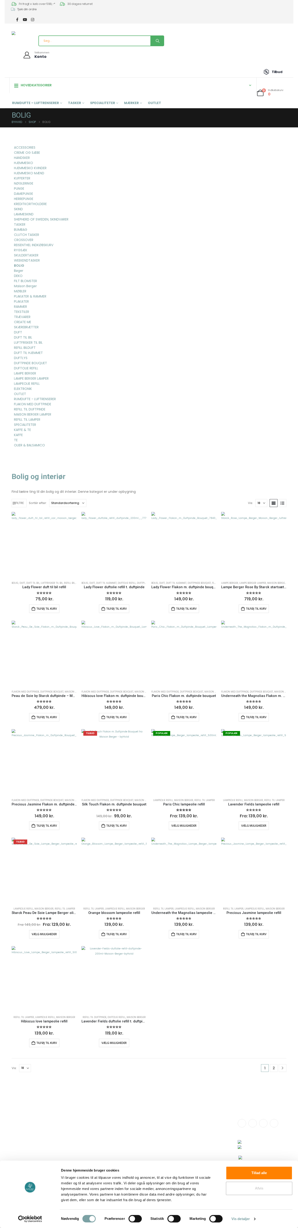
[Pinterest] (274, 1123)
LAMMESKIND (24, 214)
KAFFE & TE (22, 429)
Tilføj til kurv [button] (46, 609)
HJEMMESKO (23, 163)
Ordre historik (188, 1127)
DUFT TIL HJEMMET (106, 583)
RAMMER (20, 306)
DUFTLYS (20, 358)
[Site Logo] (20, 33)
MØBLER (20, 291)
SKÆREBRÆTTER (26, 327)
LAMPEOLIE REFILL (163, 800)
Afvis (259, 1188)
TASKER (74, 103)
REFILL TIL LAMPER (204, 800)
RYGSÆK (20, 250)
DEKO (18, 275)
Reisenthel (133, 1152)
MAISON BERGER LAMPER (32, 414)
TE (16, 440)
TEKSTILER (21, 311)
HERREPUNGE (23, 198)
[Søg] (157, 41)
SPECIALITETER (102, 103)
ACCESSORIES (24, 147)
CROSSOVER (23, 240)
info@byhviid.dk (39, 1133)
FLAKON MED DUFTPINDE (25, 691)
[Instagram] (32, 19)
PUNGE (19, 188)
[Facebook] (17, 19)
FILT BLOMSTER (25, 281)
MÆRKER (131, 103)
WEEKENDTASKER (27, 260)
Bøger (18, 270)
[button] (19, 503)
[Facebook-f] (242, 1123)
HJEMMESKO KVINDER (30, 168)
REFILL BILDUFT (72, 583)
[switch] (135, 1218)
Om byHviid (80, 1127)
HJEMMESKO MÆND (29, 173)
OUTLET (154, 103)
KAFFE (18, 435)
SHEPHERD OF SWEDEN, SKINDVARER (41, 219)
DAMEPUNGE (23, 193)
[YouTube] (25, 19)
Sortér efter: (38, 503)
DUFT (22, 583)
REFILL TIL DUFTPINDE (94, 1017)
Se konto (184, 1121)
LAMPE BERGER (229, 583)
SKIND (18, 209)
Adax (128, 1132)
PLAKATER (21, 301)
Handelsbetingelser (193, 1135)
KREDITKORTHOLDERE (30, 204)
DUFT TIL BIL (33, 583)
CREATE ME (22, 322)
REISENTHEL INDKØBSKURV (33, 245)
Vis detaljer (240, 1219)
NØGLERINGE (23, 183)
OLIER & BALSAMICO (29, 445)
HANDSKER (22, 157)
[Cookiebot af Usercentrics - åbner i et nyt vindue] (30, 1218)
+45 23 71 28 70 (39, 1139)
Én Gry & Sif (133, 1157)
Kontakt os (79, 1121)
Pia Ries (130, 1142)
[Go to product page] (44, 544)
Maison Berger (276, 583)
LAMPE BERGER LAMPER (252, 583)
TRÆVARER (22, 317)
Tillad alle (259, 1173)
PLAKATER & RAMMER (30, 296)
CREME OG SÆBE (27, 152)
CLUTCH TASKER (26, 234)
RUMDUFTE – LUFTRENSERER (35, 103)
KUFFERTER (22, 178)
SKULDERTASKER (26, 255)
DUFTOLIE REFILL (127, 583)
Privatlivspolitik (188, 1140)
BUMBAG (20, 229)
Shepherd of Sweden (141, 1137)
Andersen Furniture (139, 1127)
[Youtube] (263, 1123)
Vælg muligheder (183, 826)
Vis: (250, 503)
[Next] (282, 1068)
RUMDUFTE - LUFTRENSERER (35, 399)
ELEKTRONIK (23, 388)
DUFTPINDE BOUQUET (199, 583)
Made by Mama (137, 1147)
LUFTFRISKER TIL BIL (52, 583)
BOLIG (15, 583)
